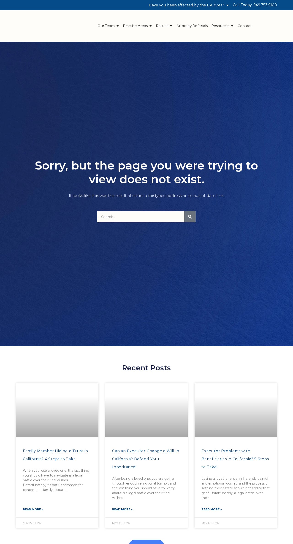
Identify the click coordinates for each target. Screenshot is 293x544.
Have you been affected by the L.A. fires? (186, 5)
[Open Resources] (232, 26)
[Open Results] (171, 26)
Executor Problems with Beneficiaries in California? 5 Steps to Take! (235, 459)
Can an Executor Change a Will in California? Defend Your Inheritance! (145, 459)
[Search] (190, 216)
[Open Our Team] (117, 26)
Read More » (33, 509)
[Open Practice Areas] (150, 26)
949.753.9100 (265, 5)
